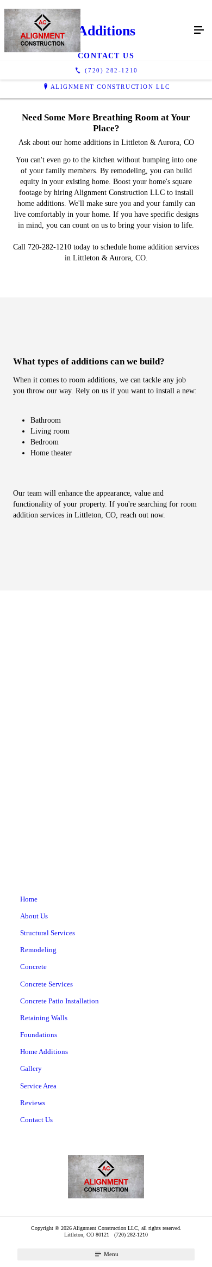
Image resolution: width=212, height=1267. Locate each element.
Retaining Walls (43, 1018)
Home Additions (44, 1051)
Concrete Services (46, 984)
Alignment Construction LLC (111, 86)
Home (29, 899)
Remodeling (38, 950)
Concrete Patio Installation (59, 1001)
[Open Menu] (199, 30)
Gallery (31, 1068)
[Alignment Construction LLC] (95, 30)
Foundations (38, 1035)
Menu (110, 1254)
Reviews (32, 1103)
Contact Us (36, 1120)
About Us (34, 916)
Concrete (33, 967)
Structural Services (47, 933)
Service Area (38, 1086)
